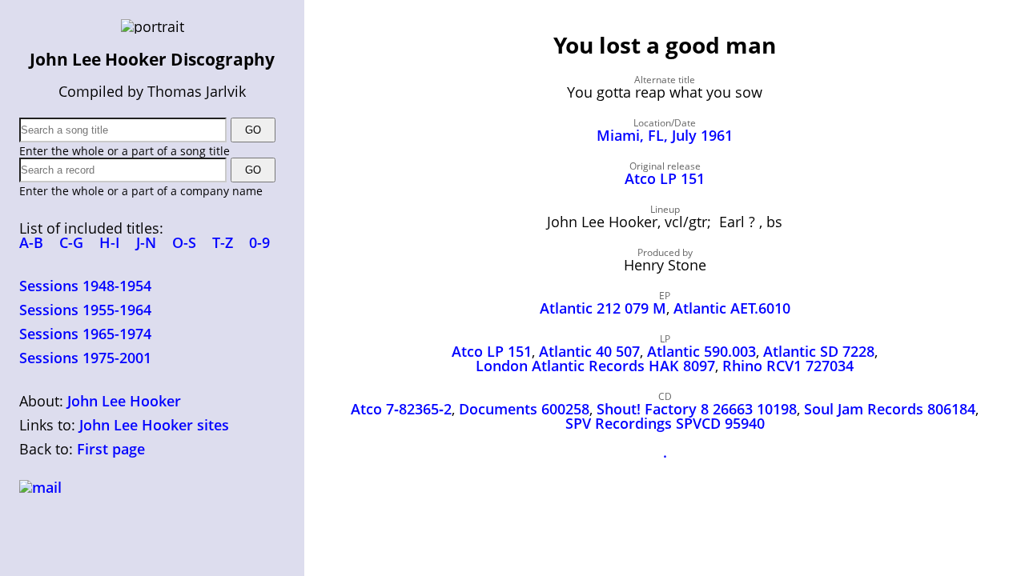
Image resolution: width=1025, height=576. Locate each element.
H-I (109, 242)
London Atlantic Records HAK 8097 (595, 365)
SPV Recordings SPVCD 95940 (665, 423)
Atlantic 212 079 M (603, 308)
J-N (146, 242)
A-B (31, 242)
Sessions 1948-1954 (85, 285)
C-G (71, 242)
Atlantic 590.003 (701, 351)
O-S (184, 242)
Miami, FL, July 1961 (665, 135)
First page (111, 448)
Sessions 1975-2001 (85, 357)
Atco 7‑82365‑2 (401, 408)
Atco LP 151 (665, 178)
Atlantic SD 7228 (818, 351)
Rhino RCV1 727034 (788, 365)
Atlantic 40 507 (589, 351)
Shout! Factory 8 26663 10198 (697, 408)
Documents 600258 (524, 408)
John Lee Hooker (124, 400)
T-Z (222, 242)
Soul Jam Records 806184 (889, 408)
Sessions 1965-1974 (85, 333)
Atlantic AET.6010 (731, 308)
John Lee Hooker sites (154, 424)
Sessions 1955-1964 (85, 309)
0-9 (259, 242)
